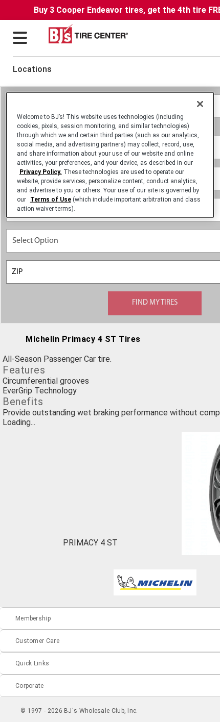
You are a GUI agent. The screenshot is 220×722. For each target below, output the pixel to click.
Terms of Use (50, 199)
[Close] (200, 104)
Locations (32, 69)
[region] (110, 155)
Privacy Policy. (40, 172)
